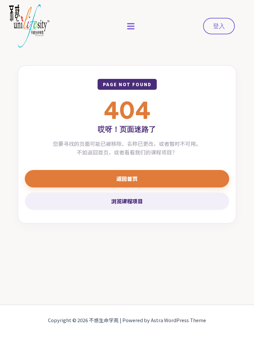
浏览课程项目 (127, 201)
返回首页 (127, 179)
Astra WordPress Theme (178, 320)
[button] (131, 26)
